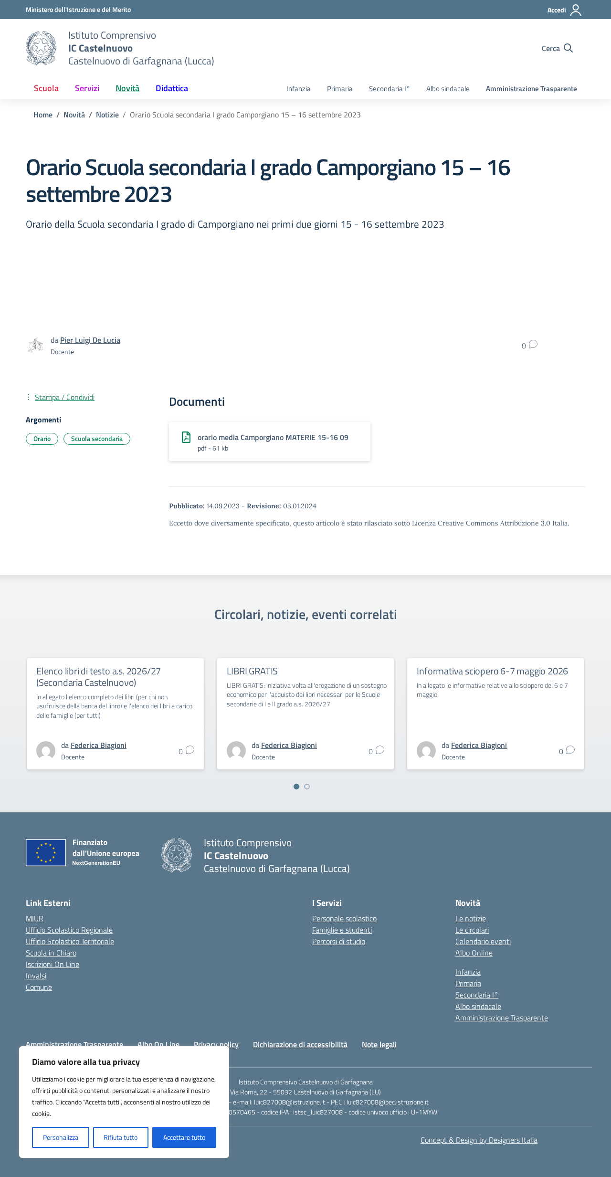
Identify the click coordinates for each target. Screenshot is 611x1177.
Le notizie (470, 918)
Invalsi (36, 975)
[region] (124, 1102)
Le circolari (472, 929)
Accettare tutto (184, 1137)
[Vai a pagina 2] (307, 786)
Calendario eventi (483, 941)
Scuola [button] (46, 88)
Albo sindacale (448, 88)
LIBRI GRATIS (252, 670)
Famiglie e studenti (342, 929)
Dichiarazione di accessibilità (300, 1044)
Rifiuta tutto (120, 1137)
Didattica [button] (172, 88)
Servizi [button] (87, 88)
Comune (39, 987)
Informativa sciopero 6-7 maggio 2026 (492, 670)
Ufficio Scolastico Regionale (69, 929)
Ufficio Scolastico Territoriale (70, 941)
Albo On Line (158, 1044)
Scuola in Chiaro (51, 952)
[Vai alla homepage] (41, 48)
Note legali (379, 1044)
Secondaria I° (389, 88)
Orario (42, 438)
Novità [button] (127, 88)
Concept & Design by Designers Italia (479, 1139)
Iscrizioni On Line (52, 964)
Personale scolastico (344, 918)
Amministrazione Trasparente (531, 88)
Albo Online (474, 952)
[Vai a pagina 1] (296, 786)
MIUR (34, 918)
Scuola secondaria (97, 438)
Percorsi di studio (338, 941)
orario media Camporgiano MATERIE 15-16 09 (273, 437)
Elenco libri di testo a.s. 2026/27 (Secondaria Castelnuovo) (98, 676)
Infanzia (298, 88)
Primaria (340, 88)
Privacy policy (216, 1044)
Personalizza (60, 1137)
